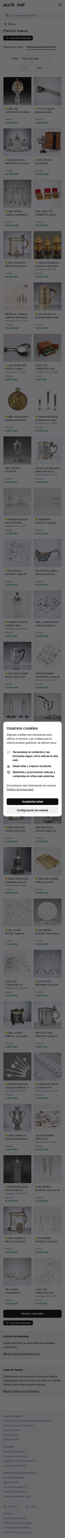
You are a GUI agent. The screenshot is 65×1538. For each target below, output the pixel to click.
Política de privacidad (20, 789)
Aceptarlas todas (32, 801)
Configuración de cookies (32, 810)
